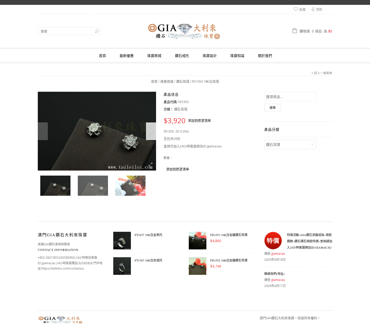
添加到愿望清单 (199, 120)
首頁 (102, 55)
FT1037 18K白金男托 (148, 235)
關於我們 (265, 55)
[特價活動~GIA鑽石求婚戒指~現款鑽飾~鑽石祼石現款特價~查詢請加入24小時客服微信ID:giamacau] (273, 240)
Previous (43, 131)
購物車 (316, 31)
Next (151, 131)
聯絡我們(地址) (274, 274)
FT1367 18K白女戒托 (148, 260)
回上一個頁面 (323, 73)
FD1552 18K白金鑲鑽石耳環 (228, 260)
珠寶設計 (210, 55)
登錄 (319, 9)
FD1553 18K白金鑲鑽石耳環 (228, 235)
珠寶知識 (237, 55)
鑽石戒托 (182, 55)
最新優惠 (127, 55)
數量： (168, 158)
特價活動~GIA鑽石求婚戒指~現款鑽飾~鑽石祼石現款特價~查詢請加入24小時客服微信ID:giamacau (309, 241)
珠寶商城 (154, 55)
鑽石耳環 (182, 81)
